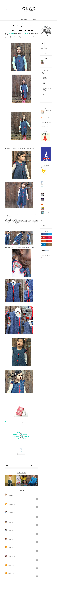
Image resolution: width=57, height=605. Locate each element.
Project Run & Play (12, 564)
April (43, 84)
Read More (46, 36)
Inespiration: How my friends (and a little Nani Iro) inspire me (48, 212)
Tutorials (42, 223)
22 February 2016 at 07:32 (11, 504)
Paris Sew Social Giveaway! (20, 484)
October (44, 77)
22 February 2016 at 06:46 (11, 495)
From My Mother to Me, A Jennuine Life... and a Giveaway (48, 199)
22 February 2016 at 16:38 (11, 530)
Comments (43, 126)
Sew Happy (23, 423)
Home (22, 19)
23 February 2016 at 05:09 (11, 556)
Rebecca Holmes (11, 529)
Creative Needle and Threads (26, 431)
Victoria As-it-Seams (48, 110)
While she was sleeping (26, 438)
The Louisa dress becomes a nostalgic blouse (47, 194)
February (44, 87)
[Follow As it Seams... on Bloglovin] (21, 454)
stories (30, 19)
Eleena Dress (26, 33)
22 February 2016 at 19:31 (11, 539)
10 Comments (7, 465)
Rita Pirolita (18, 436)
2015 (42, 91)
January (44, 90)
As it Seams (20, 423)
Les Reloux (14, 438)
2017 (42, 73)
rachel (9, 538)
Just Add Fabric (18, 438)
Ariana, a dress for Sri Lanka (45, 64)
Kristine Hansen (27, 436)
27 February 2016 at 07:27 (11, 573)
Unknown (10, 572)
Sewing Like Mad (27, 434)
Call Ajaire (27, 423)
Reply (37, 560)
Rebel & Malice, (14, 431)
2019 (42, 72)
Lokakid (22, 438)
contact (34, 19)
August (44, 79)
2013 (42, 94)
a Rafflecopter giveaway (8, 421)
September (44, 78)
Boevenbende (23, 436)
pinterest (42, 48)
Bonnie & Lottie (16, 423)
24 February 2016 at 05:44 (11, 565)
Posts (43, 124)
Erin (9, 555)
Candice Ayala (15, 434)
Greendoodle (15, 436)
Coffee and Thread (11, 33)
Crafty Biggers (23, 434)
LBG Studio (18, 434)
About (42, 222)
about (25, 19)
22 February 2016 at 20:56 (11, 547)
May (43, 83)
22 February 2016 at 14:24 (11, 512)
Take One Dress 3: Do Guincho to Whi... (9, 484)
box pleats (21, 23)
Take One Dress (43, 225)
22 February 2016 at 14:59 (11, 522)
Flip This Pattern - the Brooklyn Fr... (32, 484)
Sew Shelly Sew (19, 431)
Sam (9, 521)
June (43, 82)
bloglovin (46, 48)
